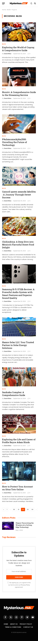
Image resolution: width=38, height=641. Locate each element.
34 (32, 509)
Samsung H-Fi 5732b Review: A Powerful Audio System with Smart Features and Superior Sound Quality (18, 293)
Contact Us (28, 627)
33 (27, 509)
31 (18, 509)
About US (14, 624)
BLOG (9, 10)
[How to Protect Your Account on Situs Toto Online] (19, 471)
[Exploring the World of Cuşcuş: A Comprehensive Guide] (19, 31)
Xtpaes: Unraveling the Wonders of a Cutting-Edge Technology (25, 525)
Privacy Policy (25, 585)
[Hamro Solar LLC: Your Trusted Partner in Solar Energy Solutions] (19, 326)
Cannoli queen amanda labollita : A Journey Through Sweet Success (19, 194)
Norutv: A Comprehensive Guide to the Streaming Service (19, 93)
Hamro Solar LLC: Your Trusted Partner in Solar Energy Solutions (18, 345)
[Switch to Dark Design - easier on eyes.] (31, 3)
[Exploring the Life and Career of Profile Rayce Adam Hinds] (19, 423)
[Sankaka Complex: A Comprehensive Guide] (19, 376)
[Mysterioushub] (18, 3)
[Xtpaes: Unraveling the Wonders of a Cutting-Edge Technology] (8, 526)
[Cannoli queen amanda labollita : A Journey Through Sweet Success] (19, 176)
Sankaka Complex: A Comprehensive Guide (13, 394)
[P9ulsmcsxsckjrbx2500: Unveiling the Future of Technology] (19, 123)
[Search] (35, 3)
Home (4, 10)
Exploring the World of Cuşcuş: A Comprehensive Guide (18, 49)
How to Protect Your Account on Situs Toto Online (17, 488)
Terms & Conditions (13, 627)
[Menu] (3, 3)
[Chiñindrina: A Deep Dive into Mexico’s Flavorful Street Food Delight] (19, 226)
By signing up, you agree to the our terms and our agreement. (19, 585)
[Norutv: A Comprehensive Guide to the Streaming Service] (19, 76)
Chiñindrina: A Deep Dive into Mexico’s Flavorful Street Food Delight (18, 244)
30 (14, 509)
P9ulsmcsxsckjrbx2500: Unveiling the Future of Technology (14, 142)
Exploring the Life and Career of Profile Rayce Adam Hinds (18, 441)
